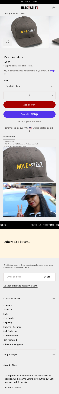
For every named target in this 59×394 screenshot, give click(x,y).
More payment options (29, 121)
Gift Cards (8, 318)
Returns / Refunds (12, 327)
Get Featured (10, 340)
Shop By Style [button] (10, 355)
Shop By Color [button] (10, 365)
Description (9, 137)
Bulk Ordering (10, 331)
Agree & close (13, 387)
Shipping (7, 66)
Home (5, 14)
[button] (5, 8)
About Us (7, 309)
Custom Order (10, 335)
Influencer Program (13, 344)
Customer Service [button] (11, 298)
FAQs (5, 314)
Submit (48, 277)
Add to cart (29, 104)
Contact (7, 305)
